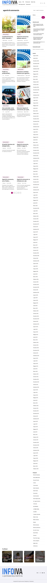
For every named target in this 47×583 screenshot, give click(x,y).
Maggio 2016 (35, 271)
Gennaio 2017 (35, 250)
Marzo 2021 (35, 205)
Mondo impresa (36, 524)
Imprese (20, 1)
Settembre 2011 (36, 418)
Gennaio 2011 (35, 439)
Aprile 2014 (35, 337)
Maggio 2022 (35, 168)
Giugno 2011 (35, 426)
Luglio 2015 (35, 297)
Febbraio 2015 (35, 310)
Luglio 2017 (35, 234)
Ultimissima (35, 545)
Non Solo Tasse (36, 530)
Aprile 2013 (35, 368)
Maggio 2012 (35, 397)
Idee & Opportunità (22, 4)
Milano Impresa (36, 519)
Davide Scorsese (20, 40)
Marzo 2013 (35, 371)
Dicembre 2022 (36, 150)
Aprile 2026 (35, 58)
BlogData (26, 581)
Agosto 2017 (35, 231)
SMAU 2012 (35, 543)
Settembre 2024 (36, 95)
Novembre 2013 (36, 350)
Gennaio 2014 (35, 345)
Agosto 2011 (35, 421)
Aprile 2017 (35, 242)
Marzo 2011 (35, 434)
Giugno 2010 (35, 458)
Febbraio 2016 (35, 279)
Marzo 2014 (35, 339)
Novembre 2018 (36, 208)
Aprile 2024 (35, 108)
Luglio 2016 (35, 266)
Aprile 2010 (35, 463)
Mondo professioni (5, 34)
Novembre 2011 (36, 413)
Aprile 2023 (35, 139)
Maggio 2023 (35, 137)
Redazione (4, 148)
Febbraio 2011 (35, 437)
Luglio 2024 (35, 100)
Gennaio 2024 (35, 116)
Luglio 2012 (35, 392)
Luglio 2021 (35, 195)
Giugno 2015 (35, 300)
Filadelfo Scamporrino (20, 75)
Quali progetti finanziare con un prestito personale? (39, 42)
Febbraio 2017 (35, 247)
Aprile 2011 (35, 431)
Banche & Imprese (36, 474)
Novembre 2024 (36, 89)
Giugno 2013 (35, 363)
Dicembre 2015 (36, 284)
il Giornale (35, 503)
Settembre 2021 (36, 189)
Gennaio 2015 (35, 313)
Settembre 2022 (36, 158)
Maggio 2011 (35, 429)
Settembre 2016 (36, 260)
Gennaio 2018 (35, 218)
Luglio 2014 (35, 329)
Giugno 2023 (35, 134)
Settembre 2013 (36, 355)
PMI (23, 1)
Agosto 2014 (35, 326)
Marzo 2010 (35, 466)
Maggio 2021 (35, 200)
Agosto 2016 (35, 263)
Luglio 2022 (35, 163)
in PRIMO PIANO (36, 509)
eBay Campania (36, 488)
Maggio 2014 (35, 334)
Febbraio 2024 (36, 113)
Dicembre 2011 (36, 410)
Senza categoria (36, 540)
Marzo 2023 (35, 142)
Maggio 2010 (35, 460)
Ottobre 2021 (35, 187)
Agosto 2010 (35, 452)
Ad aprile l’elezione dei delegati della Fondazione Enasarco (8, 146)
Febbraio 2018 (35, 216)
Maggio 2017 (35, 239)
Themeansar (31, 581)
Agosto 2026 (35, 55)
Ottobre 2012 (35, 384)
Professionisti (27, 1)
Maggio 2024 (35, 105)
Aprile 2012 (35, 400)
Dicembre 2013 (36, 347)
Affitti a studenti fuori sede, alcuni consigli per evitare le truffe (38, 25)
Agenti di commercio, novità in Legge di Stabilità (23, 146)
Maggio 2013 (35, 366)
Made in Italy (33, 1)
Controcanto (35, 485)
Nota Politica (35, 532)
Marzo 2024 (35, 110)
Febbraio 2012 (35, 405)
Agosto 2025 (35, 71)
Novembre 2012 (36, 381)
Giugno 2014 (35, 331)
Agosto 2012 (35, 389)
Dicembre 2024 (36, 87)
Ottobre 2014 (35, 321)
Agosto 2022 (35, 160)
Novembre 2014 (36, 318)
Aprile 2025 (35, 76)
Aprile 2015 (35, 305)
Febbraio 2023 (36, 145)
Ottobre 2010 (35, 447)
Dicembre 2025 (36, 60)
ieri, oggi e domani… (37, 501)
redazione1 (19, 183)
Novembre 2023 (36, 121)
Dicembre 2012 (36, 379)
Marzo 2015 (35, 308)
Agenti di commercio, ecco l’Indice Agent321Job (8, 181)
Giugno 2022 (35, 166)
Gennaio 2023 (35, 147)
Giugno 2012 (35, 395)
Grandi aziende (36, 495)
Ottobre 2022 (35, 155)
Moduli (34, 522)
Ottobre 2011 (35, 416)
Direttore (4, 183)
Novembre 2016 (36, 255)
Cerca (34, 15)
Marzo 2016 (35, 276)
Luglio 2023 (35, 131)
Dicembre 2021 (36, 181)
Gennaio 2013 (35, 376)
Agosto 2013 (35, 358)
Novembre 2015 (36, 287)
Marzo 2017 (35, 245)
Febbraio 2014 (35, 342)
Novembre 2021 (36, 184)
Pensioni (19, 34)
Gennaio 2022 (35, 179)
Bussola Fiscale (36, 480)
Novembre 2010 (36, 445)
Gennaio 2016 (35, 281)
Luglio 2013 (35, 360)
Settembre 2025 (36, 68)
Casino (34, 482)
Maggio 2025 (35, 74)
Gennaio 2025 (35, 84)
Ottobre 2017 (35, 226)
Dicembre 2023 (36, 118)
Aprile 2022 (35, 171)
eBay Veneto (35, 490)
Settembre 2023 (36, 126)
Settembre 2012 (36, 387)
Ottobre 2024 (35, 92)
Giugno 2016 (35, 268)
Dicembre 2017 (36, 221)
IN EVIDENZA (35, 506)
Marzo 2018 (35, 213)
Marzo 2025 (35, 79)
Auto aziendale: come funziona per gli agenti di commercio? (8, 109)
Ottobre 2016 (35, 258)
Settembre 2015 (36, 292)
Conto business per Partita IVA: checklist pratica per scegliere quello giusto (39, 29)
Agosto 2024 (35, 97)
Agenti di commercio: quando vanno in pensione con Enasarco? (23, 38)
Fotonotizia (35, 493)
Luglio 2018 (35, 210)
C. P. (3, 75)
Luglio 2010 (35, 455)
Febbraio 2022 (36, 176)
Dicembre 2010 (36, 442)
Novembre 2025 (36, 63)
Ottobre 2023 (35, 124)
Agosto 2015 (35, 295)
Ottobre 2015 (35, 289)
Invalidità (35, 511)
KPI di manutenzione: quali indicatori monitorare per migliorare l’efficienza (38, 38)
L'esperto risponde (36, 514)
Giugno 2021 (35, 197)
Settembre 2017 (36, 229)
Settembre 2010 (36, 450)
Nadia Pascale (5, 40)
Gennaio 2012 (35, 408)
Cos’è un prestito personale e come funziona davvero (38, 34)
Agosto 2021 (35, 192)
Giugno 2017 (35, 237)
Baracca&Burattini (36, 477)
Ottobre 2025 (35, 66)
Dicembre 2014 (36, 316)
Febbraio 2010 (35, 468)
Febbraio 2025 (36, 81)
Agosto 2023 (35, 129)
